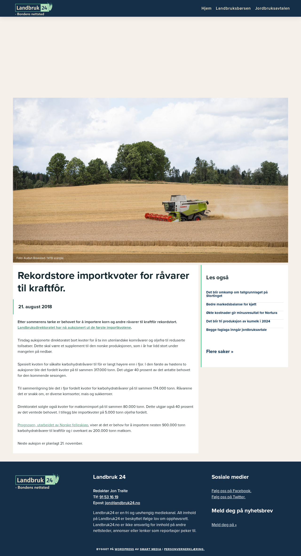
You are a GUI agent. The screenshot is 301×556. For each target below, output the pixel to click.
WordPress (124, 549)
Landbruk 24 (37, 8)
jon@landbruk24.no (122, 502)
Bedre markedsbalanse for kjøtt (231, 304)
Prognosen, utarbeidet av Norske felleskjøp (53, 425)
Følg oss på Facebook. (231, 490)
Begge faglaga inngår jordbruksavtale (236, 330)
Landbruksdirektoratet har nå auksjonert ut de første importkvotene (74, 327)
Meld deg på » (224, 524)
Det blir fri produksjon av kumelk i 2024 (238, 321)
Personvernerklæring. (184, 549)
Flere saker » (220, 351)
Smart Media (150, 549)
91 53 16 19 (108, 497)
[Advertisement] (150, 59)
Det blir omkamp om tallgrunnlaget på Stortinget (237, 294)
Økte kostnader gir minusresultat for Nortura (241, 313)
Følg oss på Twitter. (229, 497)
